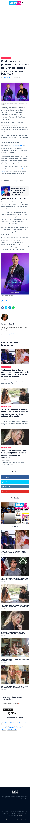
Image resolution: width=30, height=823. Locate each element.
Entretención (7, 345)
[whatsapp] (13, 307)
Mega (3, 729)
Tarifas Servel (20, 818)
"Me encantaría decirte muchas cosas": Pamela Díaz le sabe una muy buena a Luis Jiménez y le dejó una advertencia (14, 412)
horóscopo (19, 727)
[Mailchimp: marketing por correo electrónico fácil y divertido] (12, 714)
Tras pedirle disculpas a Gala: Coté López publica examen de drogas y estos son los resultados (14, 454)
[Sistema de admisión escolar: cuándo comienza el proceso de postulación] (9, 513)
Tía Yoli (4, 727)
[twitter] (6, 307)
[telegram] (9, 307)
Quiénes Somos (10, 818)
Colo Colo (4, 722)
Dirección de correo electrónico (11, 703)
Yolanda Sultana (6, 725)
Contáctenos (9, 819)
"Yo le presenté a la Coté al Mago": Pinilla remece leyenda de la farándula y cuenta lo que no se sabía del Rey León (15, 373)
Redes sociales (23, 722)
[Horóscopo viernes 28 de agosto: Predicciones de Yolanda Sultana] (15, 647)
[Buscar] (25, 2)
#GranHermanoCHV (16, 146)
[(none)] (4, 317)
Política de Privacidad (21, 819)
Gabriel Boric (13, 722)
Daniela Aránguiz (12, 729)
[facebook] (2, 307)
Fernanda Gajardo (6, 77)
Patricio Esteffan (6, 300)
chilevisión (11, 727)
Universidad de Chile (18, 725)
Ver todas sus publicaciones (9, 333)
